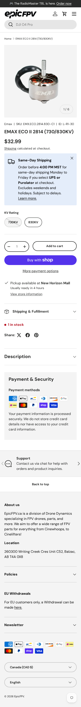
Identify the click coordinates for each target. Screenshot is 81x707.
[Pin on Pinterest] (36, 335)
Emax (8, 124)
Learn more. (27, 198)
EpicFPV (19, 696)
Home (7, 38)
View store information (26, 294)
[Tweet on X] (19, 335)
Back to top (40, 484)
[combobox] (40, 24)
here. (18, 607)
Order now (63, 3)
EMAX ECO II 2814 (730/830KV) (34, 38)
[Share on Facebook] (27, 335)
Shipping (10, 148)
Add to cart (54, 246)
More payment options (41, 271)
